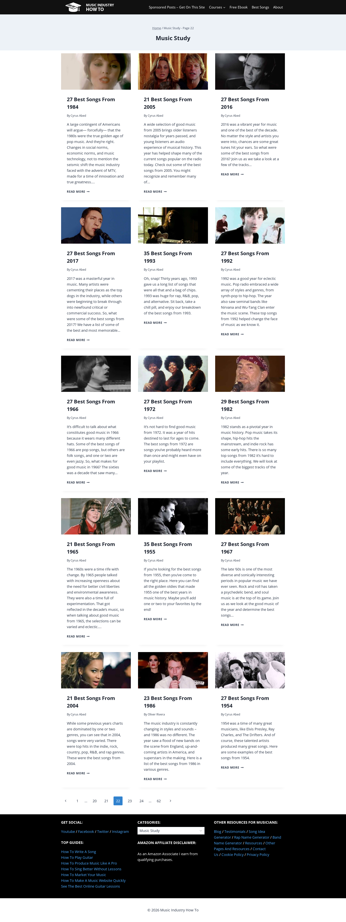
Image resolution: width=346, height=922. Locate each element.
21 (106, 800)
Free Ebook (239, 7)
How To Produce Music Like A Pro (89, 863)
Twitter (103, 831)
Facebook (86, 831)
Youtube (68, 831)
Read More (78, 192)
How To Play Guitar (77, 857)
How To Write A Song (78, 851)
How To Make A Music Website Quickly (93, 880)
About (278, 7)
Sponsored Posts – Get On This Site (177, 7)
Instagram (120, 831)
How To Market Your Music (83, 874)
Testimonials (235, 831)
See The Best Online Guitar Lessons (90, 886)
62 (159, 800)
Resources (253, 843)
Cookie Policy (232, 854)
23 (130, 800)
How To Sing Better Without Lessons (91, 869)
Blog (217, 831)
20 (95, 800)
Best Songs (260, 7)
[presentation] (96, 71)
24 (141, 800)
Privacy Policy (258, 854)
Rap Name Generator (251, 837)
